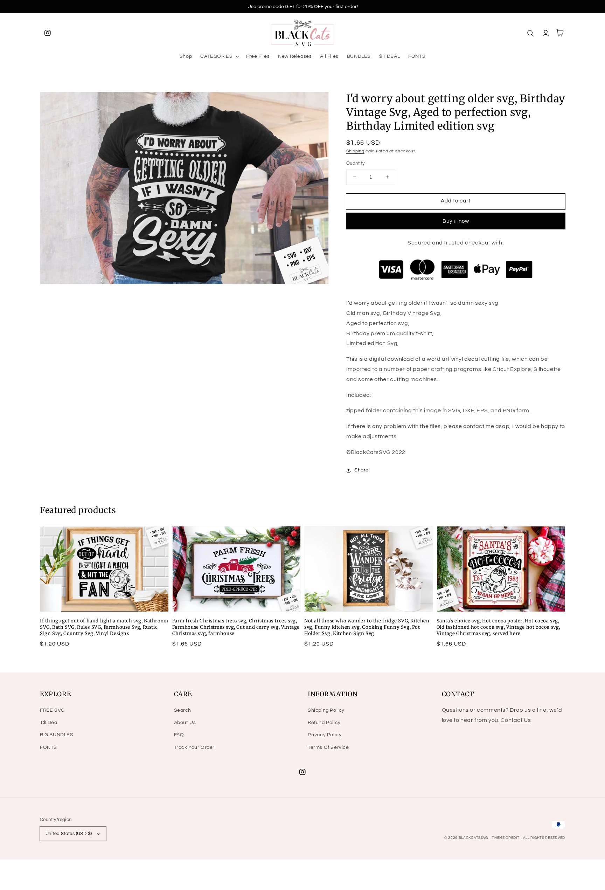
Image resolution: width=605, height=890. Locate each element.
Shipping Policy (326, 710)
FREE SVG (52, 710)
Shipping (355, 151)
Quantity (355, 163)
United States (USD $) (69, 833)
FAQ (179, 734)
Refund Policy (324, 722)
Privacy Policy (324, 734)
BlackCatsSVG (473, 838)
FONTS (48, 747)
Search (183, 710)
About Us (185, 722)
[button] (219, 56)
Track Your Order (194, 747)
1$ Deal (49, 722)
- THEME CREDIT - (506, 838)
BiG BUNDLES (57, 734)
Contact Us (516, 720)
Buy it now (456, 221)
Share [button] (361, 470)
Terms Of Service (328, 747)
